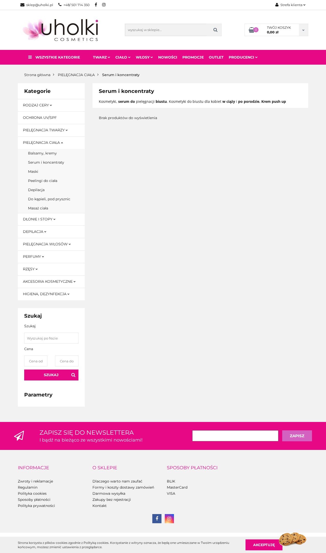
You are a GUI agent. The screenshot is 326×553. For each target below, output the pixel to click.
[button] (33, 468)
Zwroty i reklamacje (35, 481)
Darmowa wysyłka (108, 493)
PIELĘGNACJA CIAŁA (42, 142)
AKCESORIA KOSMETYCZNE (48, 281)
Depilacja (36, 190)
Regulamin (27, 487)
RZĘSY (29, 269)
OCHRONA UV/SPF (40, 117)
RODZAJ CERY (36, 105)
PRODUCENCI (242, 57)
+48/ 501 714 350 (76, 5)
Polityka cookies (32, 493)
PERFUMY (32, 256)
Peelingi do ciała (42, 180)
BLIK (171, 481)
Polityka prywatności (36, 505)
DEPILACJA (33, 231)
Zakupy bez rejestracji (111, 499)
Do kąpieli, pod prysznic (49, 199)
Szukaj (51, 375)
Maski (33, 171)
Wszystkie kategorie (57, 57)
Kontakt (99, 505)
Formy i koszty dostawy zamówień (123, 487)
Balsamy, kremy (42, 153)
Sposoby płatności (34, 499)
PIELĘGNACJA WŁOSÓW (46, 244)
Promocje (193, 57)
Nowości (167, 57)
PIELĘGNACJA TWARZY (44, 130)
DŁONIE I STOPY (38, 219)
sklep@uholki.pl (39, 5)
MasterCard (177, 487)
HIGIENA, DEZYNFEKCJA (45, 294)
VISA (171, 493)
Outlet (216, 57)
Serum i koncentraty (46, 162)
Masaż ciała (38, 208)
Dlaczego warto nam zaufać (117, 481)
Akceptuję (264, 544)
